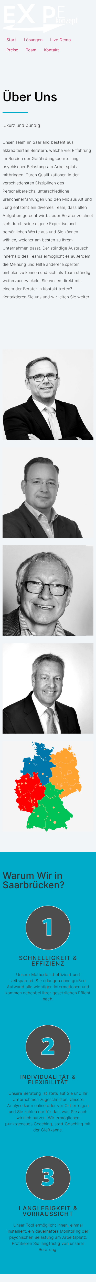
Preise (12, 49)
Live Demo (60, 39)
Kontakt (51, 49)
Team (31, 49)
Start (11, 39)
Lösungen (33, 39)
